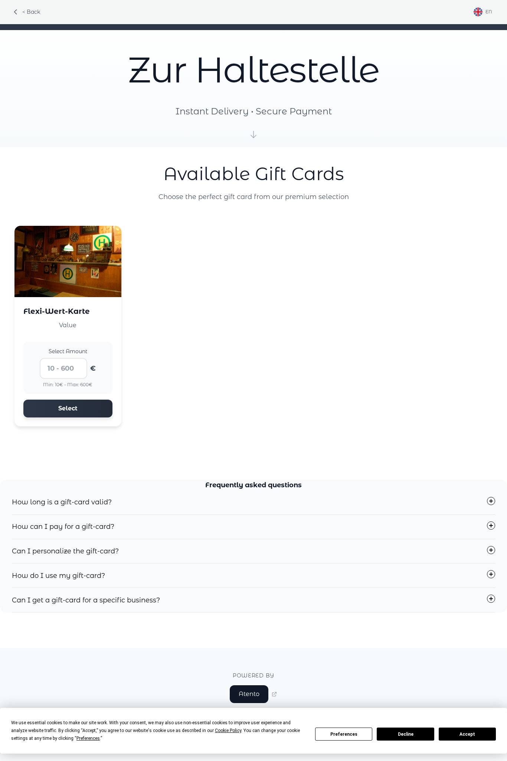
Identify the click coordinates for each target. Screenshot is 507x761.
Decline (405, 734)
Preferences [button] (88, 738)
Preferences (343, 734)
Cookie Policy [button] (228, 730)
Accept (467, 734)
